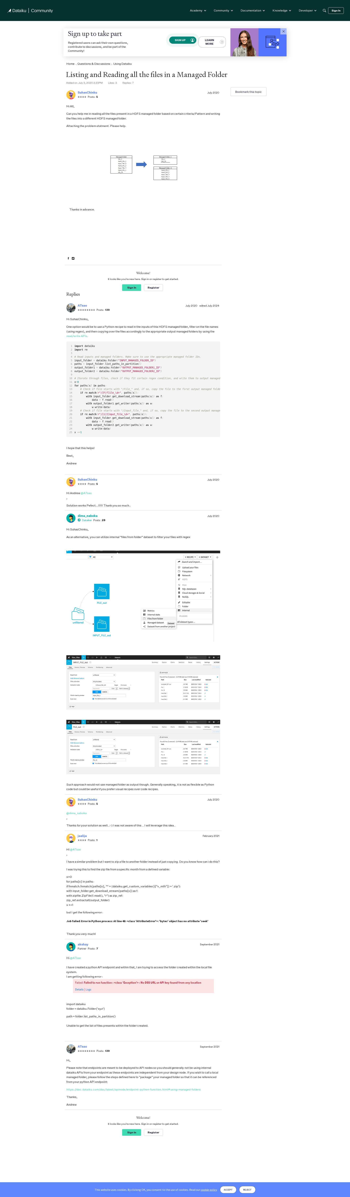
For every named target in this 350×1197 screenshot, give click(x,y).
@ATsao (86, 493)
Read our (203, 1190)
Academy (196, 10)
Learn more (209, 41)
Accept (228, 1189)
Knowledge (280, 10)
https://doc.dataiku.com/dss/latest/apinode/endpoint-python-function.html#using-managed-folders (133, 1089)
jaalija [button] (82, 836)
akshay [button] (83, 944)
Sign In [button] (131, 287)
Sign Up (180, 40)
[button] (283, 31)
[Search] (324, 10)
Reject (247, 1189)
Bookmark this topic (248, 92)
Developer (306, 10)
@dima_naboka (76, 813)
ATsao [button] (82, 305)
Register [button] (153, 287)
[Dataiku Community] (30, 10)
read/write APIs (76, 336)
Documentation (251, 10)
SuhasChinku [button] (87, 92)
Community (221, 10)
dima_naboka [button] (88, 516)
